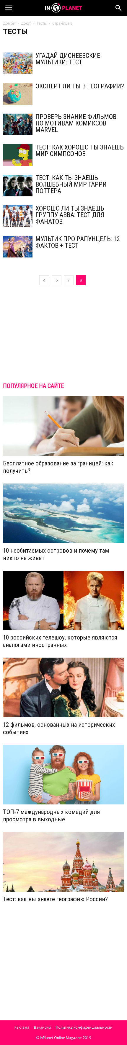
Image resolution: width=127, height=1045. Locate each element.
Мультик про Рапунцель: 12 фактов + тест (77, 242)
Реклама (21, 1027)
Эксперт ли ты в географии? (79, 86)
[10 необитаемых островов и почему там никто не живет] (63, 513)
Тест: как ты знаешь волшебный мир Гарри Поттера (71, 184)
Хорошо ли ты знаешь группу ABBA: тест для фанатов (69, 215)
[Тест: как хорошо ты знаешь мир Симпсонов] (17, 155)
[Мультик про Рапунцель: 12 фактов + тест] (17, 246)
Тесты (42, 23)
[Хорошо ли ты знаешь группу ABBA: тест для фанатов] (17, 216)
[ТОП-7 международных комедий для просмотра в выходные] (63, 774)
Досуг (26, 23)
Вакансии (42, 1027)
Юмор (96, 43)
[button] (118, 8)
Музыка (38, 43)
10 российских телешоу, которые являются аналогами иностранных (60, 641)
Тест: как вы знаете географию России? (55, 899)
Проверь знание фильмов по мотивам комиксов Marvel (75, 123)
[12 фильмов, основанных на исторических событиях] (63, 687)
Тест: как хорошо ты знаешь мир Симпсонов (79, 151)
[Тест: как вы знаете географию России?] (63, 862)
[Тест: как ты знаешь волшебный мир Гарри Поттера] (17, 185)
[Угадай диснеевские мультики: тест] (17, 63)
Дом (8, 43)
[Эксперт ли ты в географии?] (17, 94)
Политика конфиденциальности (84, 1027)
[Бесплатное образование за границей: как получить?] (63, 426)
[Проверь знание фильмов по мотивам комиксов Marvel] (17, 124)
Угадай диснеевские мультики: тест (67, 59)
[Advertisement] (63, 333)
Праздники (60, 43)
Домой (9, 23)
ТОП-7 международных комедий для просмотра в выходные (51, 815)
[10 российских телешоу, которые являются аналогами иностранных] (63, 600)
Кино (22, 43)
